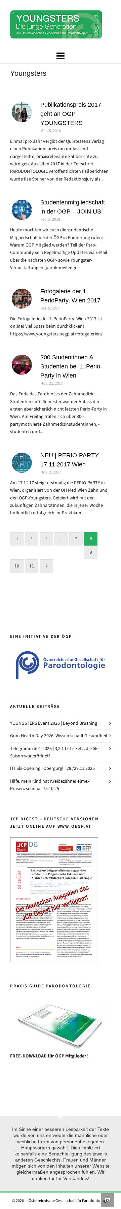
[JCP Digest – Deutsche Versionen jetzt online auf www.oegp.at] (54, 841)
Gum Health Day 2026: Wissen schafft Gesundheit (59, 735)
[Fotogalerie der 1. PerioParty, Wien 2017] (22, 299)
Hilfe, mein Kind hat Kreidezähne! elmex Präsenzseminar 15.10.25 (49, 785)
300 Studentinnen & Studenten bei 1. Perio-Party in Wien (71, 366)
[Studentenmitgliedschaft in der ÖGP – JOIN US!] (22, 210)
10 (16, 566)
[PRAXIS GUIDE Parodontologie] (60, 1025)
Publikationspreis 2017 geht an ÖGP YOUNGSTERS (70, 113)
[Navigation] (60, 56)
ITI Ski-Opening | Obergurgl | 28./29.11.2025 (52, 768)
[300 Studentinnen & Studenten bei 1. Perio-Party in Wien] (22, 365)
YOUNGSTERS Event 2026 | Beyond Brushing (53, 723)
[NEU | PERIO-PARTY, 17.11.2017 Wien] (22, 463)
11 (31, 566)
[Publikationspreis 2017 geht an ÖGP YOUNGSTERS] (22, 112)
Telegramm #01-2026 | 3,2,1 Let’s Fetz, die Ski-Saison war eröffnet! (55, 752)
